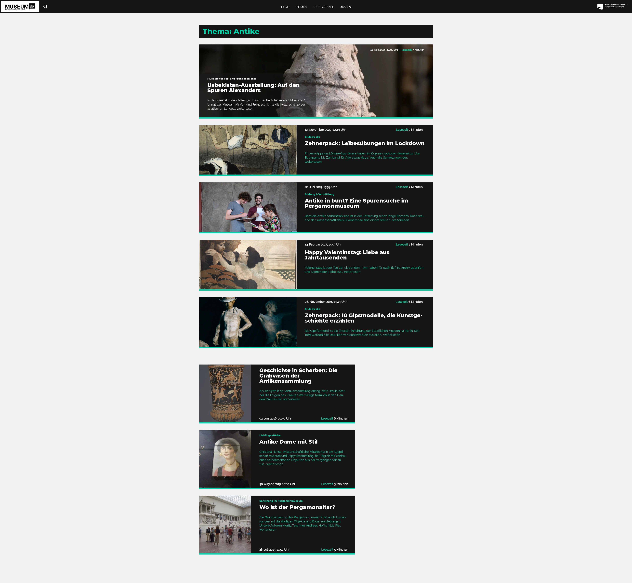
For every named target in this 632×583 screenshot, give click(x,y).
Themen (301, 7)
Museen (345, 7)
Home (285, 7)
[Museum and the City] (20, 6)
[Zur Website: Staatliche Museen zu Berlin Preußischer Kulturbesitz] (613, 6)
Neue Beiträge (323, 7)
